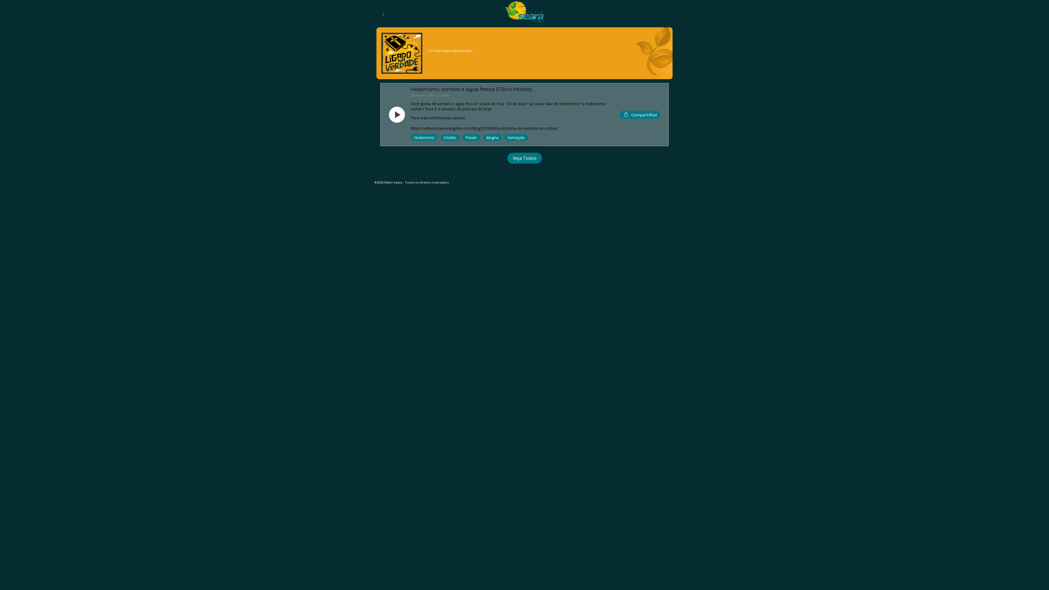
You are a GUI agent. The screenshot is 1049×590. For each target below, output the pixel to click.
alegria (492, 137)
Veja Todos (525, 158)
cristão (450, 137)
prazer (471, 137)
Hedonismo (424, 137)
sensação (516, 137)
